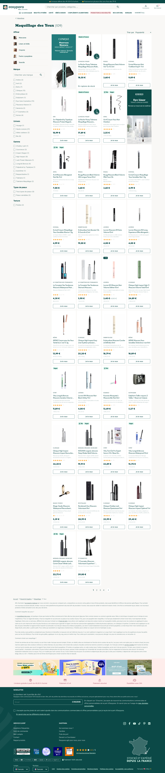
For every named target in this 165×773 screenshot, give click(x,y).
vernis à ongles (129, 645)
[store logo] (14, 7)
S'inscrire (76, 702)
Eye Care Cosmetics (25, 101)
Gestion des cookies (63, 769)
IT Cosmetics (22, 112)
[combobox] (82, 7)
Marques (128, 13)
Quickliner (21, 171)
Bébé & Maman (60, 13)
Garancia (20, 108)
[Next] (108, 590)
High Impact (22, 157)
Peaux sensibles (23, 195)
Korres (19, 115)
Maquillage (20, 18)
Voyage (20, 125)
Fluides (20, 205)
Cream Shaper (22, 153)
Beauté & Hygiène (40, 13)
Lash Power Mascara (25, 160)
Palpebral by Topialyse (25, 167)
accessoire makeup (31, 603)
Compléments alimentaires (78, 13)
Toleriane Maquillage (25, 181)
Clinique (20, 90)
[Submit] (118, 7)
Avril (19, 83)
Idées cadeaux (23, 132)
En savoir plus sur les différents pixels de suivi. (33, 714)
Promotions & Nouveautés (101, 13)
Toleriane (20, 178)
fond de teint (63, 621)
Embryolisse (21, 94)
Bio (18, 136)
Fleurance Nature (23, 105)
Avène (19, 80)
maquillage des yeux (23, 616)
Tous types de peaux (25, 191)
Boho (19, 87)
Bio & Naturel (118, 13)
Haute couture (23, 129)
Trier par (130, 32)
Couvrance (21, 149)
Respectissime (22, 174)
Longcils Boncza (23, 164)
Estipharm (21, 97)
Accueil (15, 599)
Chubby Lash (22, 146)
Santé (51, 13)
